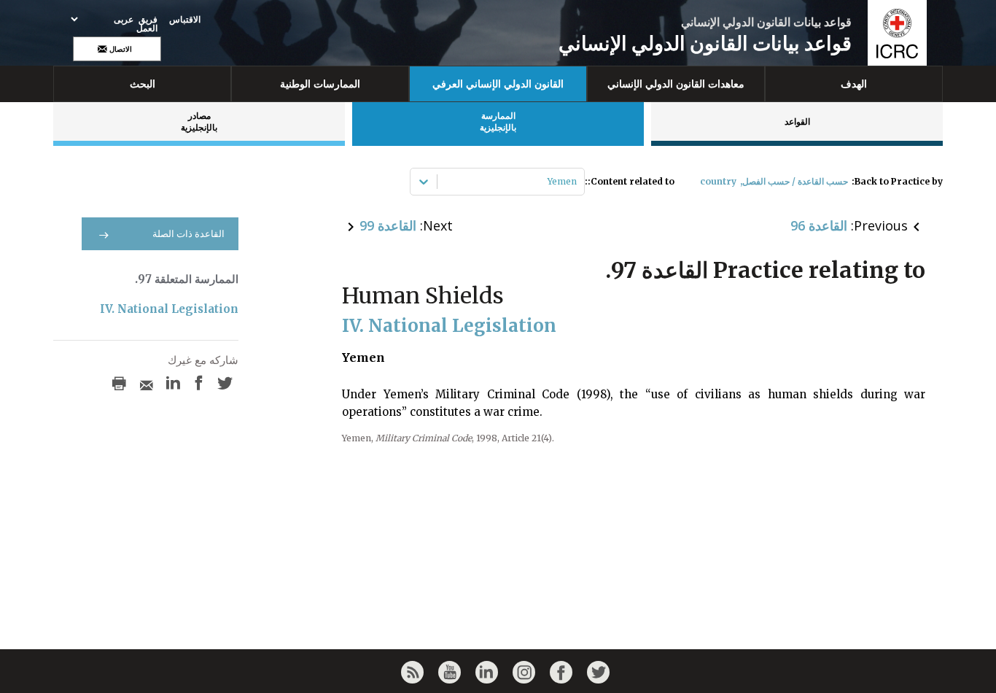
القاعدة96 (818, 225)
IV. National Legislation (169, 309)
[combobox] (576, 182)
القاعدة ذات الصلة (188, 234)
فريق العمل (146, 24)
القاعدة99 (387, 225)
